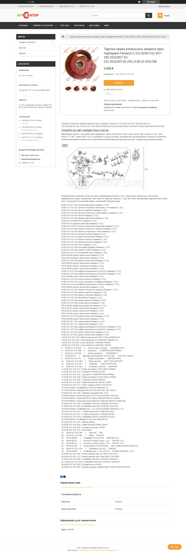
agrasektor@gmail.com (30, 159)
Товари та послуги (43, 25)
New (106, 25)
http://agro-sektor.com (30, 155)
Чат (176, 547)
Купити (119, 83)
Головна (23, 25)
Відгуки (22, 53)
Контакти (79, 25)
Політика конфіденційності (108, 550)
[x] (64, 477)
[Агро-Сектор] (27, 18)
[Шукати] (148, 15)
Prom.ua (106, 548)
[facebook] (61, 477)
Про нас (65, 25)
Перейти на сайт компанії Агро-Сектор (85, 130)
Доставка (94, 25)
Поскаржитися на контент (87, 550)
